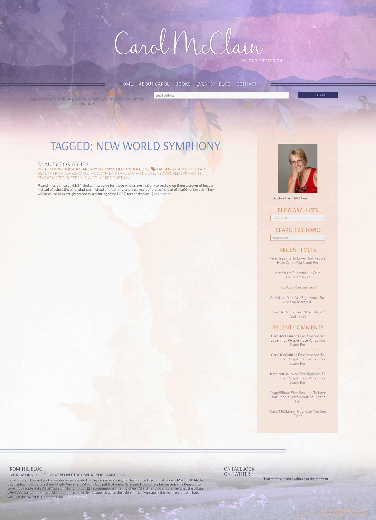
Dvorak (117, 173)
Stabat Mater (51, 177)
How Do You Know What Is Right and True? (298, 314)
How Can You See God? (298, 287)
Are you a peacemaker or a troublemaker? (298, 274)
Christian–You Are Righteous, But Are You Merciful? (298, 299)
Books (183, 84)
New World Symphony (179, 173)
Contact (247, 84)
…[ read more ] (161, 194)
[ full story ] (77, 497)
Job (151, 173)
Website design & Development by (333, 514)
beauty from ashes (57, 173)
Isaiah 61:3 (136, 173)
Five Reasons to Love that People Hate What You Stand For (298, 260)
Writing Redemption (109, 177)
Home (126, 84)
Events (204, 84)
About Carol (154, 84)
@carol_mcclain (189, 169)
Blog (225, 84)
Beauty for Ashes (63, 164)
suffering (76, 177)
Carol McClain (92, 173)
